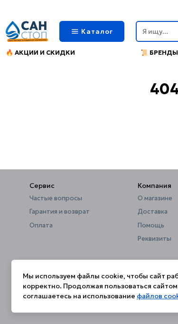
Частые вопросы (55, 198)
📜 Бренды (159, 52)
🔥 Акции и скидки (40, 52)
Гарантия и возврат (59, 212)
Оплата (41, 225)
